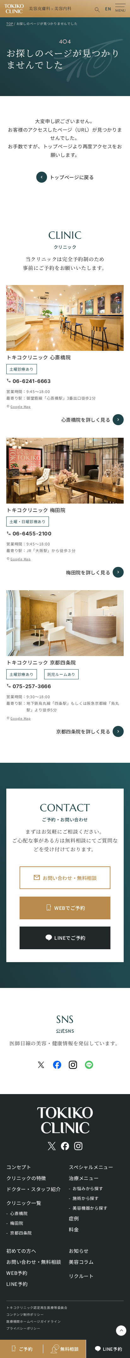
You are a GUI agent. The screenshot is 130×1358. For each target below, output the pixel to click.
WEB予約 (16, 1272)
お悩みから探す (88, 1188)
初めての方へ (21, 1250)
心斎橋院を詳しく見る (85, 419)
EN (108, 9)
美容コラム (81, 1261)
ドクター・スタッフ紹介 (33, 1188)
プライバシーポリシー (23, 1328)
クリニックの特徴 (26, 1177)
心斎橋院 (18, 1213)
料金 (74, 1229)
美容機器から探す (90, 1208)
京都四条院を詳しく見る (83, 731)
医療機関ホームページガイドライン (33, 1321)
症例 (74, 1218)
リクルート (81, 1275)
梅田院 (16, 1223)
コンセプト (18, 1166)
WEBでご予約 (69, 907)
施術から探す (86, 1198)
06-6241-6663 (32, 381)
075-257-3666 (32, 686)
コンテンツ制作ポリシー (25, 1314)
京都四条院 (21, 1233)
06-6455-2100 (32, 533)
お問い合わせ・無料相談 (70, 877)
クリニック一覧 (23, 1202)
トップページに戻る (72, 177)
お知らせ (79, 1250)
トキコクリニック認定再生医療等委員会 (37, 1307)
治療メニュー (84, 1177)
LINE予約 (17, 1283)
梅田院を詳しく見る (88, 572)
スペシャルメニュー (91, 1166)
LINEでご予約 (70, 937)
